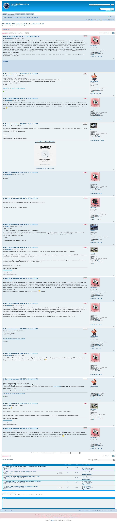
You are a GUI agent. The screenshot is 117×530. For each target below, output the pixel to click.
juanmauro (7, 125)
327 (99, 261)
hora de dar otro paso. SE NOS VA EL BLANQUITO (23, 24)
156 (99, 53)
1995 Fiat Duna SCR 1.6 (95, 219)
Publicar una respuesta (4, 33)
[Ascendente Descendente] (76, 452)
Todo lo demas (34, 17)
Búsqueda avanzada (109, 10)
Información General (25, 17)
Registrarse (104, 19)
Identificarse (111, 19)
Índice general (16, 17)
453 (98, 89)
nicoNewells (86, 471)
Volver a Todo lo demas (8, 459)
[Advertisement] (58, 67)
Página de (108, 32)
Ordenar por (57, 452)
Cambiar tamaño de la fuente (113, 17)
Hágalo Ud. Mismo (87, 474)
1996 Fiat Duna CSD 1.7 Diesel (97, 140)
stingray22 (7, 226)
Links (94, 19)
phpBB (52, 520)
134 (98, 238)
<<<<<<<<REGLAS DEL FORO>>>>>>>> (45, 168)
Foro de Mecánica (87, 469)
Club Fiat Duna (8, 17)
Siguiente (112, 453)
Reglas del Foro (6, 29)
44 (98, 239)
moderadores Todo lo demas (24, 25)
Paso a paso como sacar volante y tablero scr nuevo (21, 471)
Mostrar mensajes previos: (37, 452)
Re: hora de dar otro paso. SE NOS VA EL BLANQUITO (20, 74)
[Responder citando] (85, 36)
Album (98, 19)
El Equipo (81, 510)
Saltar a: (90, 459)
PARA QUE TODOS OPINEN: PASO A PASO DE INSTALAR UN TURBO (26, 467)
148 (99, 136)
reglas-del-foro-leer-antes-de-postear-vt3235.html (14, 88)
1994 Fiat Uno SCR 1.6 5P (96, 56)
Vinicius (10, 487)
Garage (88, 19)
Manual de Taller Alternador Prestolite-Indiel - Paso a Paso (22, 476)
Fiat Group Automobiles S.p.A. (59, 517)
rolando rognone (9, 75)
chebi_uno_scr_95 (12, 473)
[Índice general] (6, 5)
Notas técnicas (86, 479)
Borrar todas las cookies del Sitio (91, 510)
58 (98, 216)
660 (99, 90)
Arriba (113, 58)
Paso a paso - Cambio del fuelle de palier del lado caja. (22, 486)
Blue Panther (8, 199)
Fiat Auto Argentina (73, 517)
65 (97, 260)
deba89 (9, 468)
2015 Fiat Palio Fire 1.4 (95, 93)
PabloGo (10, 482)
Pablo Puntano (8, 38)
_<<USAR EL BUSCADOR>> (45, 142)
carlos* (85, 476)
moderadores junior (13, 25)
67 (97, 135)
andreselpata (8, 249)
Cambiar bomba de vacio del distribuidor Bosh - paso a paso (23, 481)
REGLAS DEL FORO (7, 269)
